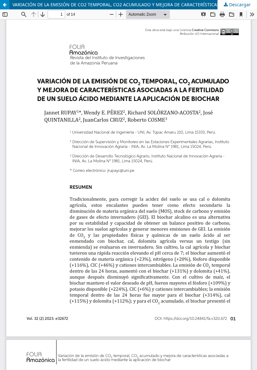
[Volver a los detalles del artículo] (4, 4)
